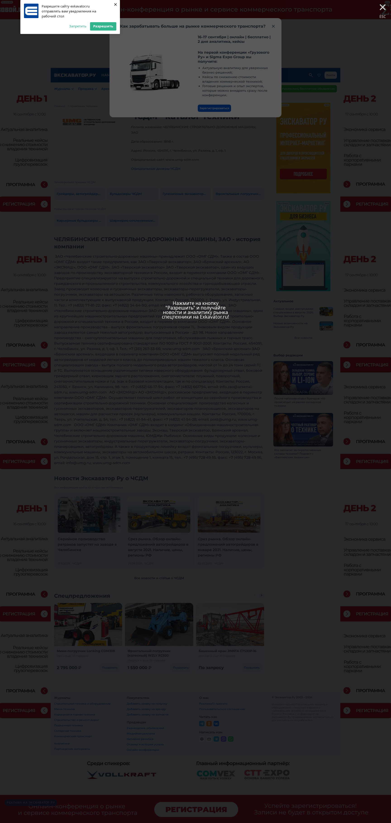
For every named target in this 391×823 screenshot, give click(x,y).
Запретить (77, 26)
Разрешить (103, 26)
